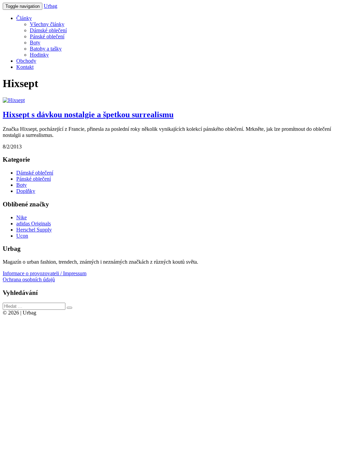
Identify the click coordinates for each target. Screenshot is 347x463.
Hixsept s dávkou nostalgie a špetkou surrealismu (88, 114)
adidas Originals (33, 223)
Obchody (26, 61)
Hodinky (39, 55)
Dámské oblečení (48, 30)
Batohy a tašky (46, 49)
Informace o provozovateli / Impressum (44, 273)
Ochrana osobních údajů (29, 279)
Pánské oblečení (47, 36)
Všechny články (47, 24)
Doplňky (25, 191)
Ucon (22, 236)
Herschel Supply (34, 230)
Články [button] (24, 18)
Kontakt (25, 67)
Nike (21, 217)
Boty (35, 42)
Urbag (50, 6)
